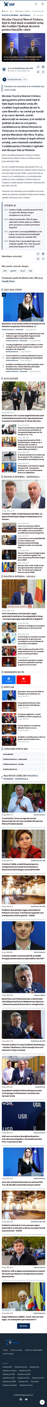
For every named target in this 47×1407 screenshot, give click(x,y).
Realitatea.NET (7, 1367)
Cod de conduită (8, 1354)
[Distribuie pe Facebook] (43, 67)
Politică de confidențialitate (34, 1350)
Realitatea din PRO (38, 1378)
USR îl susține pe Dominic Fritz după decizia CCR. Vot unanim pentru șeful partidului (31, 651)
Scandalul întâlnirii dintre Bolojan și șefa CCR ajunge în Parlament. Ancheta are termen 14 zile (22, 1093)
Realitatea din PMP (9, 1374)
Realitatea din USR (24, 68)
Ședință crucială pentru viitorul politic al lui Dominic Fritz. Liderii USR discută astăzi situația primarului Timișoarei (24, 366)
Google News (8, 281)
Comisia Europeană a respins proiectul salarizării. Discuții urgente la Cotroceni (30, 662)
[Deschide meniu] (42, 4)
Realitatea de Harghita (10, 1385)
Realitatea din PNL (25, 1371)
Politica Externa (12, 352)
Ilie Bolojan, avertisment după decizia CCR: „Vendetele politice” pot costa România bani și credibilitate (31, 469)
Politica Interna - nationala (22, 11)
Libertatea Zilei (23, 1381)
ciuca (22, 271)
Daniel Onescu (39, 815)
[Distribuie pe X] (43, 72)
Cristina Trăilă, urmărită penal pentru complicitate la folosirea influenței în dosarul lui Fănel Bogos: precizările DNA (21, 867)
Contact (5, 1350)
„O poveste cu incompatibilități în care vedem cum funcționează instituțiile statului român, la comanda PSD (25, 234)
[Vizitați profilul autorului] (4, 69)
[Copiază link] (38, 67)
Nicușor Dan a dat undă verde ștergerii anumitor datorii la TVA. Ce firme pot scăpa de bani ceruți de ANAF (31, 568)
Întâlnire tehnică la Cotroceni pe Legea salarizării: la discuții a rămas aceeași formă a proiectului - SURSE (23, 1228)
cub (30, 271)
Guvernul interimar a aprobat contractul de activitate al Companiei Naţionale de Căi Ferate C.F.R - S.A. (31, 431)
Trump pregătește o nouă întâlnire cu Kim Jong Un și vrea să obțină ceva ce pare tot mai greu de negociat (24, 347)
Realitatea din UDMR (9, 1381)
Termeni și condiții (16, 1350)
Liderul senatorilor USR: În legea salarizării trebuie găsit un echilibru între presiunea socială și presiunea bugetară (24, 223)
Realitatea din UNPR (24, 1374)
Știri (11, 11)
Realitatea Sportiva (21, 1367)
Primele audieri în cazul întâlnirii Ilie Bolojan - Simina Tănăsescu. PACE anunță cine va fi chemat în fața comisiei (23, 1047)
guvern (13, 271)
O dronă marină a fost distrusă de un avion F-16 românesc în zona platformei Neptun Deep (31, 457)
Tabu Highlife (35, 1381)
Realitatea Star (34, 1367)
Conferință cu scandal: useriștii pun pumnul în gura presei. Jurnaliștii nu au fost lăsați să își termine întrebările (31, 640)
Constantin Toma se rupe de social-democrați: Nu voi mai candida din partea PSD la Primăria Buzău (22, 821)
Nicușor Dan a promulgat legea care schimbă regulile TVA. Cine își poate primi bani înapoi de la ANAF (24, 244)
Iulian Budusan (39, 1313)
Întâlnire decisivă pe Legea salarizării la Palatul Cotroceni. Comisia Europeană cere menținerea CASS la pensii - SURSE (23, 913)
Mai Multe (23, 1326)
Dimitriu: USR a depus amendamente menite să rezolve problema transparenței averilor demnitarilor (23, 1274)
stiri (5, 271)
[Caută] (36, 4)
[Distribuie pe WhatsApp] (38, 72)
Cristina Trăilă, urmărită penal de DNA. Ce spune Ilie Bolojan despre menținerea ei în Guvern (26, 212)
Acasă (6, 11)
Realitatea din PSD (23, 1378)
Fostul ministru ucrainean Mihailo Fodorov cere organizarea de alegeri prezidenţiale (24, 357)
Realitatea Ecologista (10, 1371)
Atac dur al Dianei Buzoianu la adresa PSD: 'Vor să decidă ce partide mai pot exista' (22, 1183)
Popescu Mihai (39, 995)
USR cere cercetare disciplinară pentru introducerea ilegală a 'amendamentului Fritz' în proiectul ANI (22, 1139)
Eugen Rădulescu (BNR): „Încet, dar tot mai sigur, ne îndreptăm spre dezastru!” (22, 1318)
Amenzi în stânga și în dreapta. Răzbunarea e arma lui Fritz (31, 627)
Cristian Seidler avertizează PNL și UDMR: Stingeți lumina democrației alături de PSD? (23, 957)
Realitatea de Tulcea (26, 1385)
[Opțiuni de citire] (42, 1402)
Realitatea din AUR (9, 1378)
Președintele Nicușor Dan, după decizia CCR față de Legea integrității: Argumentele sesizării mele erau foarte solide (25, 335)
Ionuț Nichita (40, 1087)
